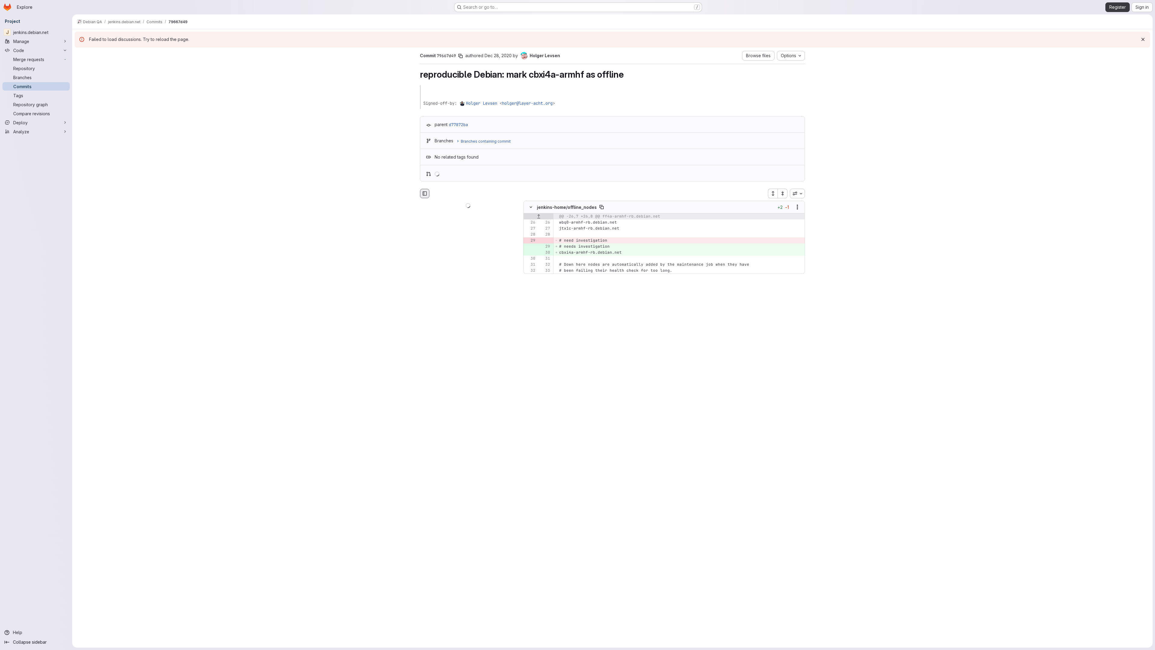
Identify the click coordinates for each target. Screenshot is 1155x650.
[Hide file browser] (425, 193)
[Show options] (797, 207)
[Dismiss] (1143, 39)
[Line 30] (530, 259)
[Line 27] (530, 229)
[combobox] (797, 193)
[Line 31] (545, 259)
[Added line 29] (545, 247)
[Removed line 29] (530, 241)
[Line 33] (545, 271)
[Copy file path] (601, 207)
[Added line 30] (545, 253)
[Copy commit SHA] (460, 56)
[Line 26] (530, 223)
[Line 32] (545, 265)
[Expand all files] (773, 193)
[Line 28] (530, 235)
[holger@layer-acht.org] (462, 103)
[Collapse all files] (782, 193)
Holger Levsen (481, 103)
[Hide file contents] (530, 207)
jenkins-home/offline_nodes (567, 207)
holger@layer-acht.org (527, 103)
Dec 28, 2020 (498, 55)
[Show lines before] (538, 217)
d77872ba (458, 124)
